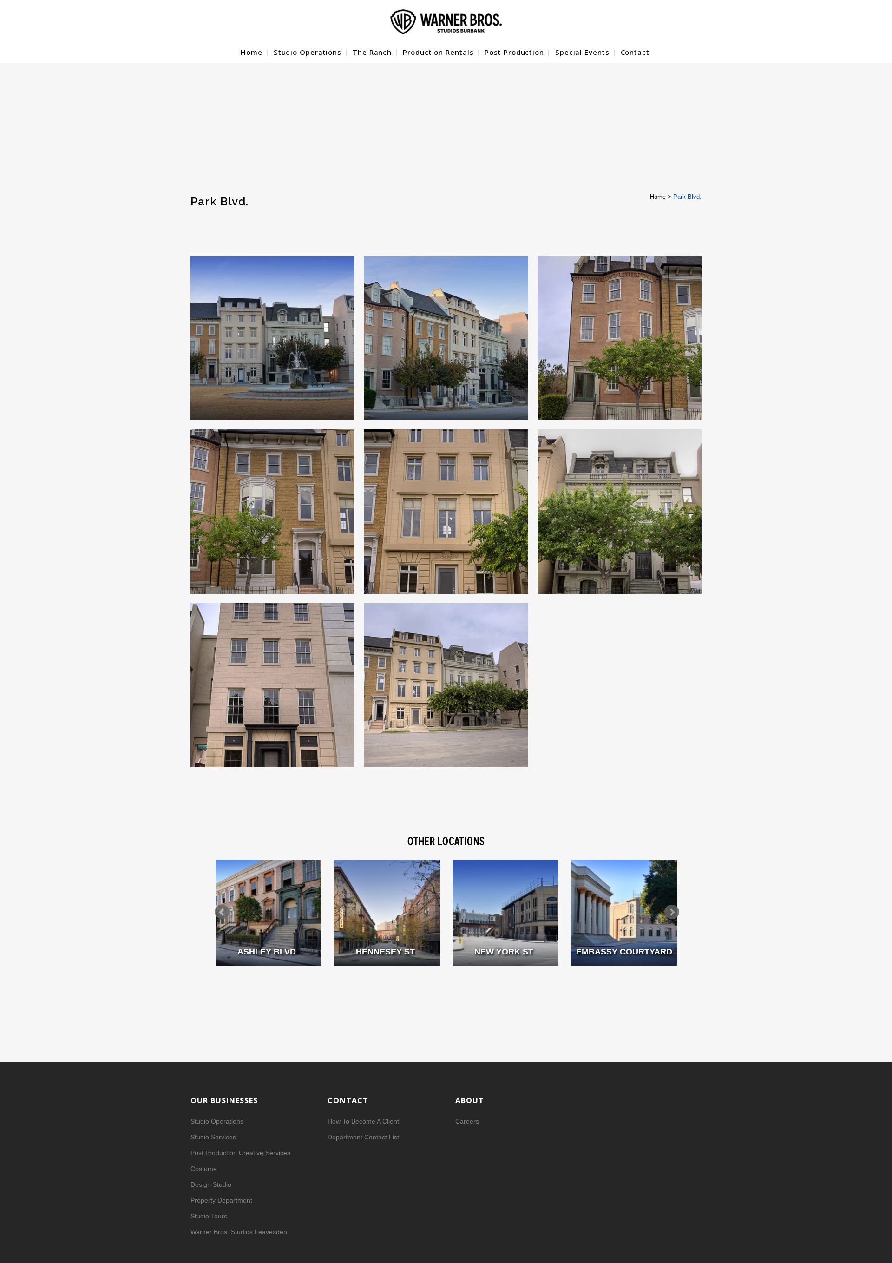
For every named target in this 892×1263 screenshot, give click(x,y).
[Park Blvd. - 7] (620, 511)
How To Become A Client (363, 1121)
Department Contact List (363, 1137)
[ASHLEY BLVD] (268, 913)
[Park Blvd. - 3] (446, 338)
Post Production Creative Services (240, 1153)
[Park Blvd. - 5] (272, 511)
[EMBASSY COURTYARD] (624, 913)
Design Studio (210, 1184)
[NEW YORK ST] (505, 913)
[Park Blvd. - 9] (446, 685)
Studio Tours (208, 1216)
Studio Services (213, 1137)
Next (671, 912)
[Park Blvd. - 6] (446, 511)
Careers (467, 1121)
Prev (222, 912)
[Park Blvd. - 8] (272, 685)
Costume (203, 1168)
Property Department (221, 1200)
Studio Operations (216, 1121)
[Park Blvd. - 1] (272, 338)
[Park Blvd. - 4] (620, 338)
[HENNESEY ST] (387, 913)
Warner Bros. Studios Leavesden (238, 1232)
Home (658, 196)
